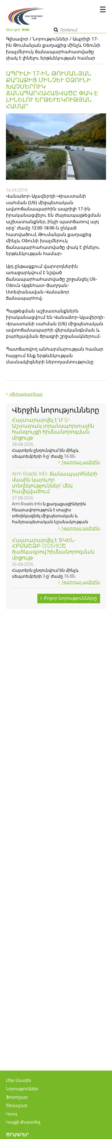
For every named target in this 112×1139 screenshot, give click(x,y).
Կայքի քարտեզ (23, 1122)
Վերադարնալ (25, 394)
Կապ (11, 1113)
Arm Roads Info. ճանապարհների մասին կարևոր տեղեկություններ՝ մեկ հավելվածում (54, 482)
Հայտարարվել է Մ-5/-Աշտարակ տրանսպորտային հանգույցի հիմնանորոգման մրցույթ (53, 428)
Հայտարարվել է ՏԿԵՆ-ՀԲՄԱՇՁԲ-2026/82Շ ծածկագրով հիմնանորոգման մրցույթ (53, 549)
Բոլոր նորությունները (70, 598)
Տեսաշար (16, 1105)
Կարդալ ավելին (80, 462)
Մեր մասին (18, 1080)
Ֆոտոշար (17, 1097)
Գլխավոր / (18, 39)
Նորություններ (50, 39)
